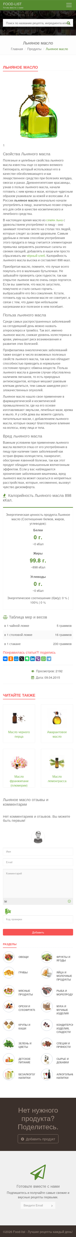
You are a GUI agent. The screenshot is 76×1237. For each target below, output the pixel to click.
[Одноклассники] (10, 658)
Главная (17, 49)
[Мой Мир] (16, 658)
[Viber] (38, 658)
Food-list (13, 5)
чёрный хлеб (36, 255)
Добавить (38, 932)
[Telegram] (49, 658)
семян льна (54, 220)
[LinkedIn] (32, 658)
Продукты (34, 49)
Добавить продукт (40, 1138)
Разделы (10, 944)
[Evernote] (27, 658)
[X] (21, 658)
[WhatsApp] (43, 658)
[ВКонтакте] (5, 658)
